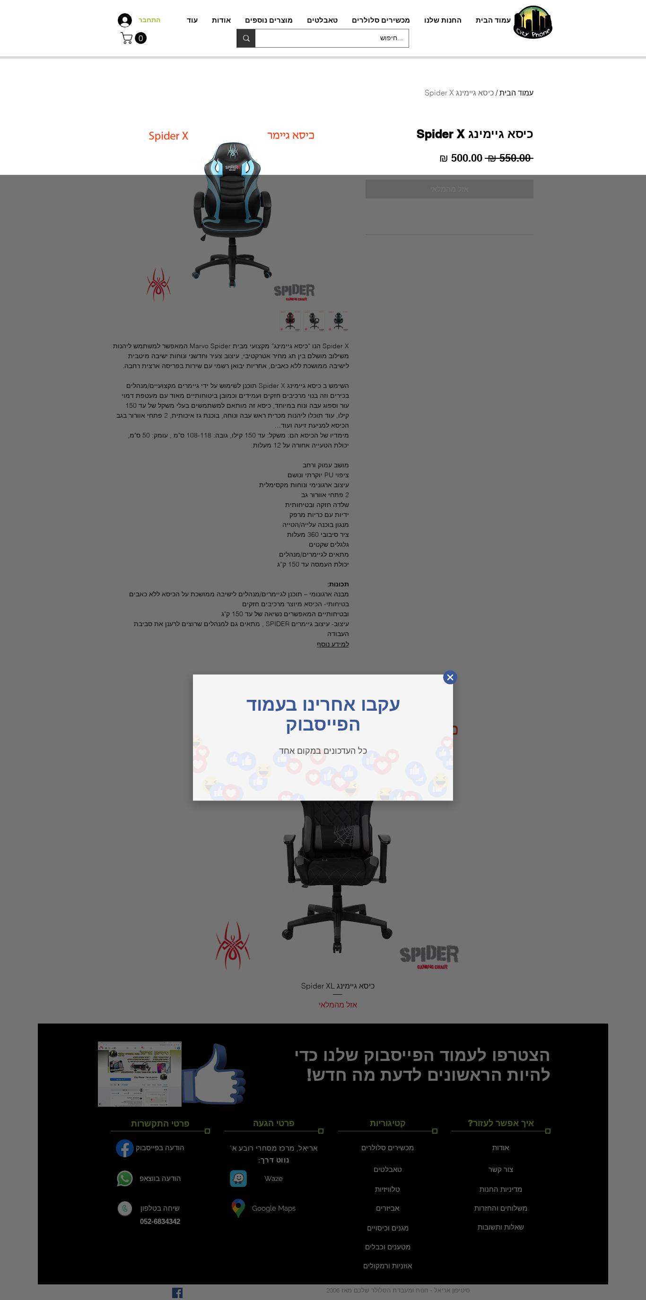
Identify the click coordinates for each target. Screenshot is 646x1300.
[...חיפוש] (246, 38)
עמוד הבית (516, 92)
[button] (135, 38)
